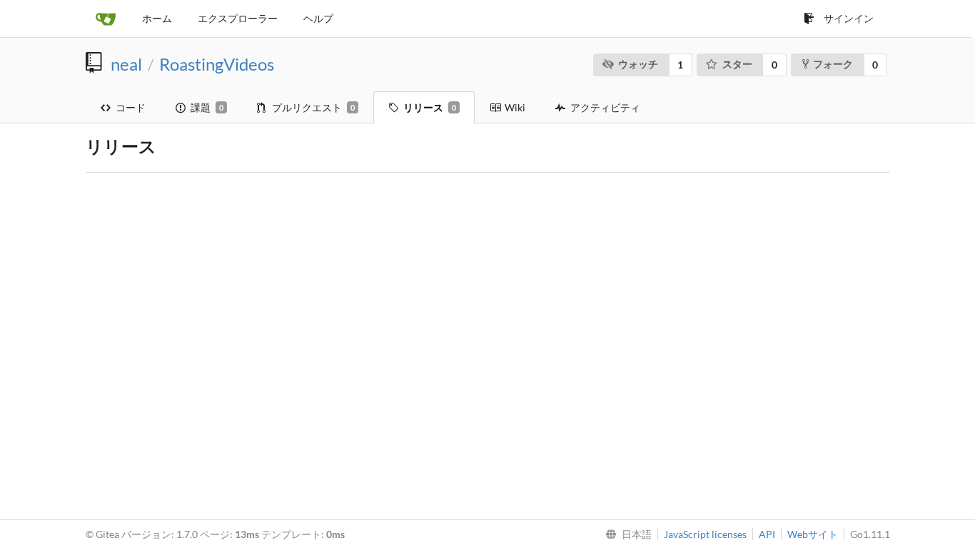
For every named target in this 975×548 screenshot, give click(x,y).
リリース (429, 107)
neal (126, 64)
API (767, 534)
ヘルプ (318, 18)
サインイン (849, 18)
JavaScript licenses (705, 534)
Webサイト (812, 534)
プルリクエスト (313, 107)
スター (737, 64)
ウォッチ (638, 64)
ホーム (157, 18)
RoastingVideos (216, 64)
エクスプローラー (238, 18)
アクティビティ (605, 107)
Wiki (515, 107)
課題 (207, 107)
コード (131, 107)
